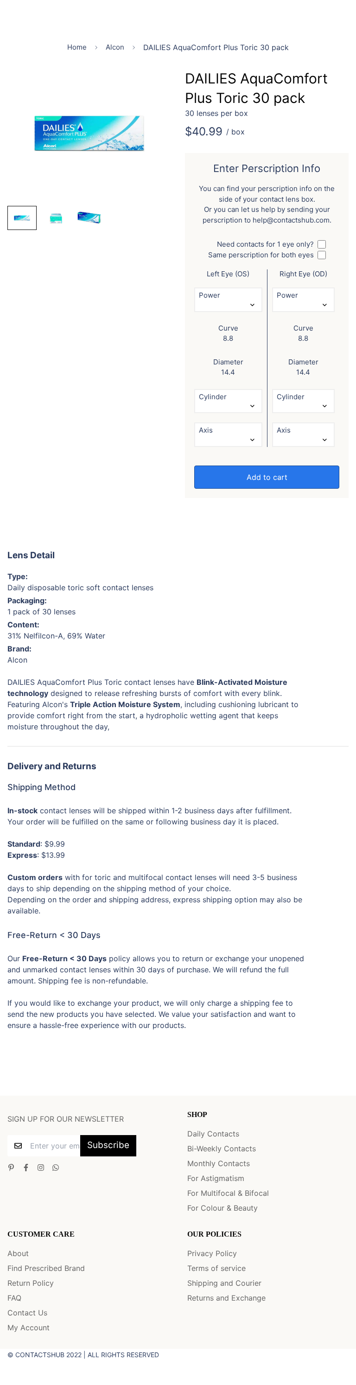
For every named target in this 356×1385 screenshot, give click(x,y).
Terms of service (216, 1268)
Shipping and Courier (224, 1283)
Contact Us (27, 1312)
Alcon (115, 47)
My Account (28, 1327)
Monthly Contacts (218, 1163)
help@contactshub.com (291, 220)
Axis (206, 430)
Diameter (228, 361)
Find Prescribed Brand (46, 1268)
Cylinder (213, 396)
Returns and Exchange (226, 1297)
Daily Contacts (213, 1133)
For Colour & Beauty (222, 1208)
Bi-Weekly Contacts (221, 1148)
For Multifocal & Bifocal (228, 1193)
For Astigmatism (215, 1178)
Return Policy (30, 1283)
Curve (228, 328)
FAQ (14, 1297)
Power (209, 295)
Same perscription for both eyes (261, 254)
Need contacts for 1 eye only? (265, 244)
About (18, 1253)
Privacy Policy (212, 1253)
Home (77, 47)
